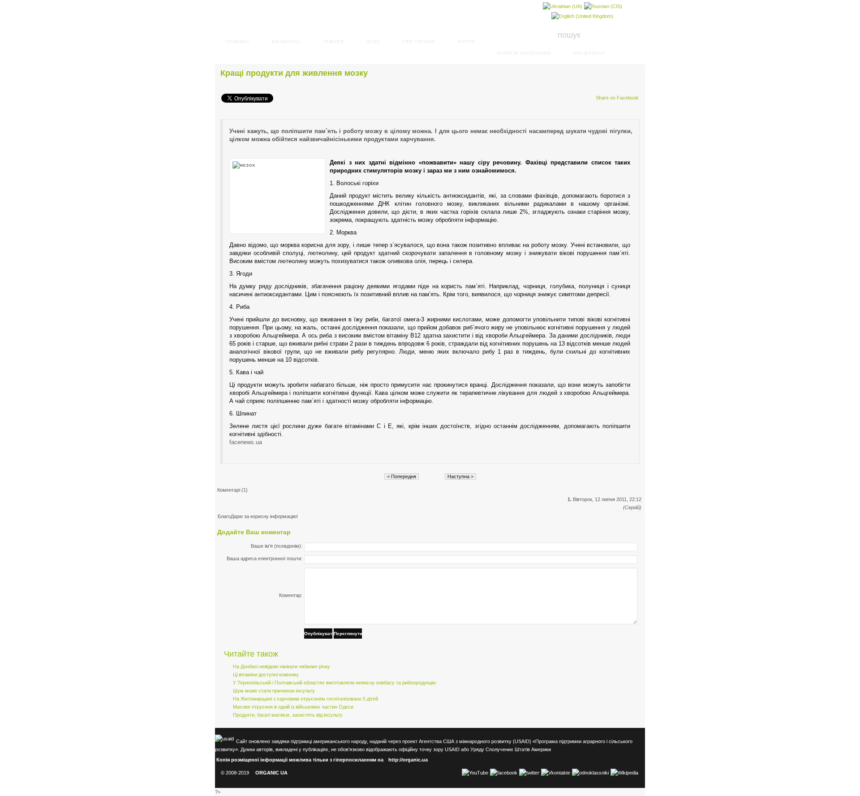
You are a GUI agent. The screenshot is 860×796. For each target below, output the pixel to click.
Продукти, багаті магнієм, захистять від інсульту (288, 715)
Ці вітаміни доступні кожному (266, 674)
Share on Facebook (617, 97)
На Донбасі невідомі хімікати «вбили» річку (281, 666)
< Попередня (401, 476)
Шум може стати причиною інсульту (274, 690)
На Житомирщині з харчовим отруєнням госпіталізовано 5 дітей (305, 698)
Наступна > (460, 476)
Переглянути (348, 633)
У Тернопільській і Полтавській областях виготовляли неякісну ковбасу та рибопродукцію (334, 682)
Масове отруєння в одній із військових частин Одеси (293, 706)
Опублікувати (318, 633)
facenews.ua (245, 442)
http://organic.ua (408, 759)
